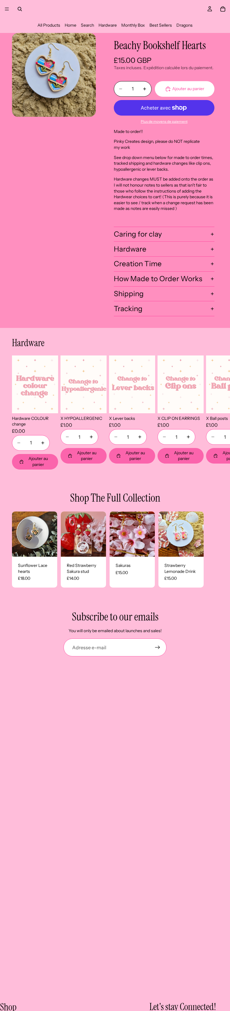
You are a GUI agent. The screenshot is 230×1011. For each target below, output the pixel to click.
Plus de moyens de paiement (164, 121)
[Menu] (7, 9)
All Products (48, 25)
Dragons (184, 25)
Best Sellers (160, 25)
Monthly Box (133, 25)
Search (87, 25)
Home (70, 25)
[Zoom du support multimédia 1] (54, 75)
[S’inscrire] (157, 647)
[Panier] (222, 9)
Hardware (108, 25)
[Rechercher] (19, 9)
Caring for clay (138, 234)
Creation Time (138, 263)
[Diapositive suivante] (211, 412)
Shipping (129, 293)
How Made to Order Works (158, 278)
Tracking (128, 308)
